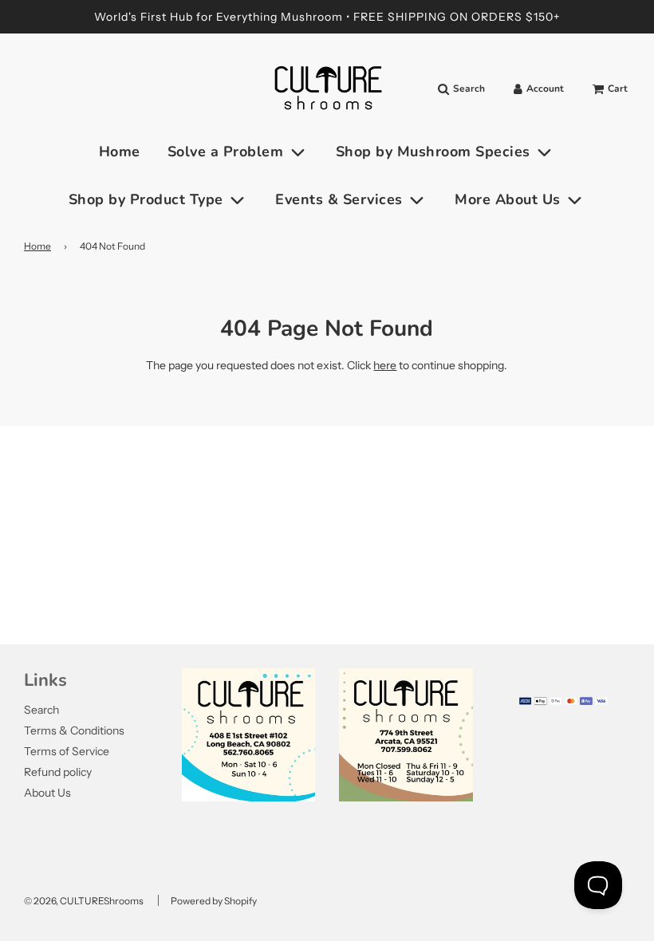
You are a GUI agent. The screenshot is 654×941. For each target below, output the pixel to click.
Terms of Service (66, 751)
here (384, 365)
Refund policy (58, 772)
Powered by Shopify (214, 901)
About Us (47, 792)
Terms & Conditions (74, 730)
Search (41, 710)
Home (119, 151)
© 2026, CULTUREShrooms (84, 901)
